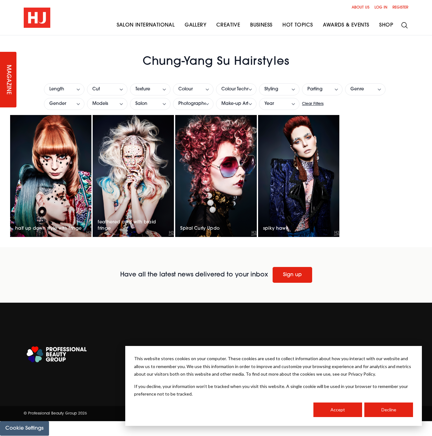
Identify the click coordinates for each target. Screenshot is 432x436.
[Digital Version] (5, 39)
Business (261, 25)
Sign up (292, 274)
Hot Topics (297, 25)
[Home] (37, 18)
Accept (337, 409)
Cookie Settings (24, 428)
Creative (228, 25)
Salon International (146, 25)
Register (400, 7)
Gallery (195, 25)
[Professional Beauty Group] (56, 354)
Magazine (8, 80)
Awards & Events (346, 25)
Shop (386, 25)
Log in (380, 7)
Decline (388, 409)
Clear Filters (313, 104)
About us (360, 7)
